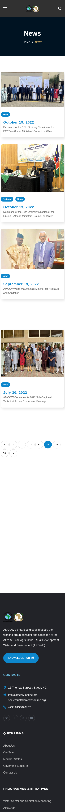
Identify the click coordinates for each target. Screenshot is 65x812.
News (5, 114)
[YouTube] (31, 718)
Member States (12, 759)
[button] (60, 8)
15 (4, 453)
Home (26, 42)
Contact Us (10, 772)
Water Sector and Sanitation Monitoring (27, 801)
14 (56, 444)
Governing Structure (15, 765)
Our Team (9, 752)
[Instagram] (23, 718)
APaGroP (9, 807)
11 (30, 444)
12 (39, 444)
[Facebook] (15, 718)
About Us (9, 745)
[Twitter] (6, 718)
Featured (7, 199)
